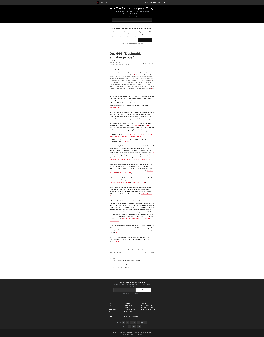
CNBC (143, 182)
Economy (126, 249)
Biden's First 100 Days (147, 307)
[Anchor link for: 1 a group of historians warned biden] (109, 96)
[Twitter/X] (131, 322)
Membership (112, 309)
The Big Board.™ (128, 314)
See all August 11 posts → (116, 270)
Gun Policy (148, 249)
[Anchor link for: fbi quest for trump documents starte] (111, 140)
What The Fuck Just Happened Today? (132, 8)
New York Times (134, 134)
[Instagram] (138, 322)
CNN (115, 136)
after (152, 152)
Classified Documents (115, 249)
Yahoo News (147, 218)
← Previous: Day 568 (115, 252)
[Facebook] (142, 322)
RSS (130, 326)
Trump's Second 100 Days (148, 309)
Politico (144, 159)
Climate (122, 249)
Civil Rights (132, 249)
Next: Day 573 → (149, 252)
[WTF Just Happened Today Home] (97, 2)
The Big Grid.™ (128, 311)
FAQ (110, 305)
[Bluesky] (123, 322)
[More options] (152, 63)
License (150, 332)
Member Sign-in (113, 314)
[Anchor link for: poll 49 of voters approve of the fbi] (109, 237)
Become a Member (163, 2)
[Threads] (127, 322)
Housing (137, 249)
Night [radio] (140, 334)
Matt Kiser (135, 16)
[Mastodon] (134, 322)
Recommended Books (130, 309)
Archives (143, 303)
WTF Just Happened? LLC (126, 332)
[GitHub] (145, 322)
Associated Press (135, 159)
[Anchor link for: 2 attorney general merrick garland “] (109, 112)
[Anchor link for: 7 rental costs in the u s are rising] (109, 201)
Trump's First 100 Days (147, 305)
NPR (148, 159)
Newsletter (153, 2)
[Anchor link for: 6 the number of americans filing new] (109, 187)
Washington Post (115, 107)
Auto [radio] (131, 334)
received (146, 125)
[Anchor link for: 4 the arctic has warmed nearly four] (109, 164)
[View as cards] (149, 63)
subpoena (137, 125)
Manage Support (113, 311)
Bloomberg (133, 136)
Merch (111, 316)
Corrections (112, 307)
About (146, 2)
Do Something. (128, 305)
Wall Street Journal (123, 136)
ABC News (140, 136)
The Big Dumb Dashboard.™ (131, 316)
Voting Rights (143, 249)
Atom (134, 326)
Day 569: (126, 55)
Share (144, 63)
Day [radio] (136, 334)
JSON (139, 326)
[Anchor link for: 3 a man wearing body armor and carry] (109, 146)
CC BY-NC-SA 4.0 (144, 332)
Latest (102, 2)
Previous (107, 2)
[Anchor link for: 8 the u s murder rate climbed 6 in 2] (109, 225)
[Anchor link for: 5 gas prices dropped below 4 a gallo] (109, 178)
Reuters (112, 196)
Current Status (128, 307)
